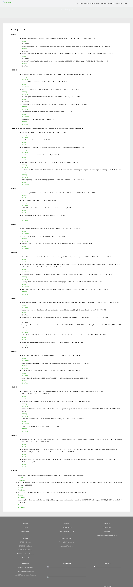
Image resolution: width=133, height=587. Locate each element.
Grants (66, 523)
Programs (107, 531)
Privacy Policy (25, 531)
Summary (24, 41)
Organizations (107, 527)
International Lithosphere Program (107, 535)
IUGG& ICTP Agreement (66, 542)
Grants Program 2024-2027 (66, 531)
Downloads (25, 563)
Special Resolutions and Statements (25, 575)
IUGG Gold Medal (25, 542)
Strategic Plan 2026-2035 (25, 567)
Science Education (66, 538)
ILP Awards (25, 558)
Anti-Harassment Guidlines (26, 571)
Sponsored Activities (66, 546)
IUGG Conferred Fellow (25, 550)
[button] (128, 3)
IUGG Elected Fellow (25, 546)
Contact (25, 523)
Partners (107, 523)
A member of (107, 563)
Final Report (25, 79)
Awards (25, 538)
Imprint (26, 527)
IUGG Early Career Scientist (25, 554)
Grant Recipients (66, 527)
